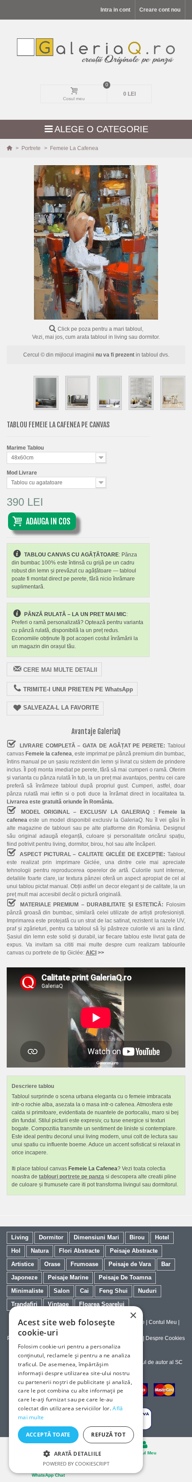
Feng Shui (113, 1290)
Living (20, 1237)
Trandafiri (24, 1304)
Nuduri (147, 1290)
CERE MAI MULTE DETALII (60, 669)
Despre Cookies (165, 1338)
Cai (84, 1290)
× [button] (132, 1315)
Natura (40, 1250)
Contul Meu (163, 1322)
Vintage (58, 1304)
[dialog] (76, 1389)
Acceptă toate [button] (48, 1434)
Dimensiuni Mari (96, 1237)
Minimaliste (27, 1290)
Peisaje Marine (68, 1277)
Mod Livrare (22, 473)
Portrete (31, 148)
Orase (52, 1264)
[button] (76, 1453)
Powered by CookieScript (76, 1463)
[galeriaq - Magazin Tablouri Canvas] (96, 50)
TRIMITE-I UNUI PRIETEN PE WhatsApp (78, 689)
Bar (166, 1264)
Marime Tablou (26, 448)
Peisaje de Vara (130, 1264)
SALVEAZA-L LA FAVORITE (61, 707)
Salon (62, 1290)
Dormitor (51, 1237)
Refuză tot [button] (108, 1434)
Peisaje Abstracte (134, 1250)
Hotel (162, 1237)
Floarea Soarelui (102, 1304)
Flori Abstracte (79, 1250)
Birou (137, 1237)
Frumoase (84, 1264)
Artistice (22, 1264)
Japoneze (24, 1277)
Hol (16, 1250)
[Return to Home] (10, 148)
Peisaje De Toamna (125, 1277)
